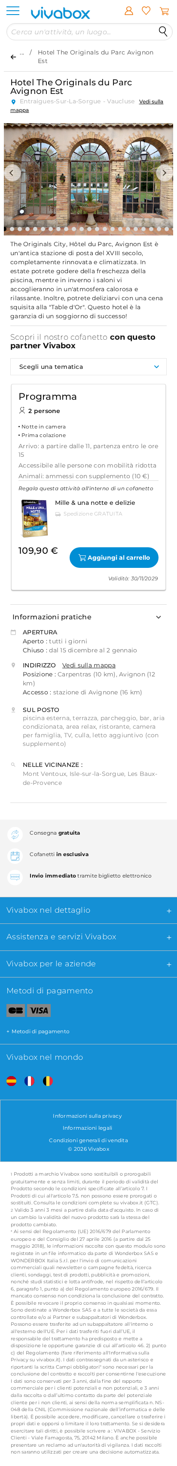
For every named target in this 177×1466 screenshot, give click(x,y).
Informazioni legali (88, 1128)
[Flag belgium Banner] (45, 1081)
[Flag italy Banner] (26, 1081)
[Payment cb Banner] (12, 1012)
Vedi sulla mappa (89, 665)
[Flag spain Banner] (8, 1081)
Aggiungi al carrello (119, 557)
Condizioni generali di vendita (88, 1140)
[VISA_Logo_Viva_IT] (39, 1012)
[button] (12, 172)
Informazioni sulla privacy (87, 1116)
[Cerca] (163, 32)
